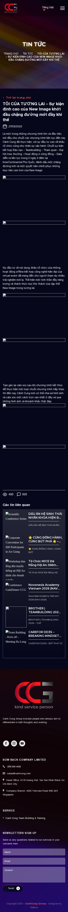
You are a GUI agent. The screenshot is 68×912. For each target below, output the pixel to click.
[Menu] (62, 8)
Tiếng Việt (48, 7)
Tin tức (28, 53)
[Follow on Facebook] (6, 743)
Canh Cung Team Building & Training (25, 818)
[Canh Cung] (19, 8)
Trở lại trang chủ (18, 97)
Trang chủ (11, 53)
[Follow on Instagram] (14, 743)
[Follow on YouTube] (22, 743)
